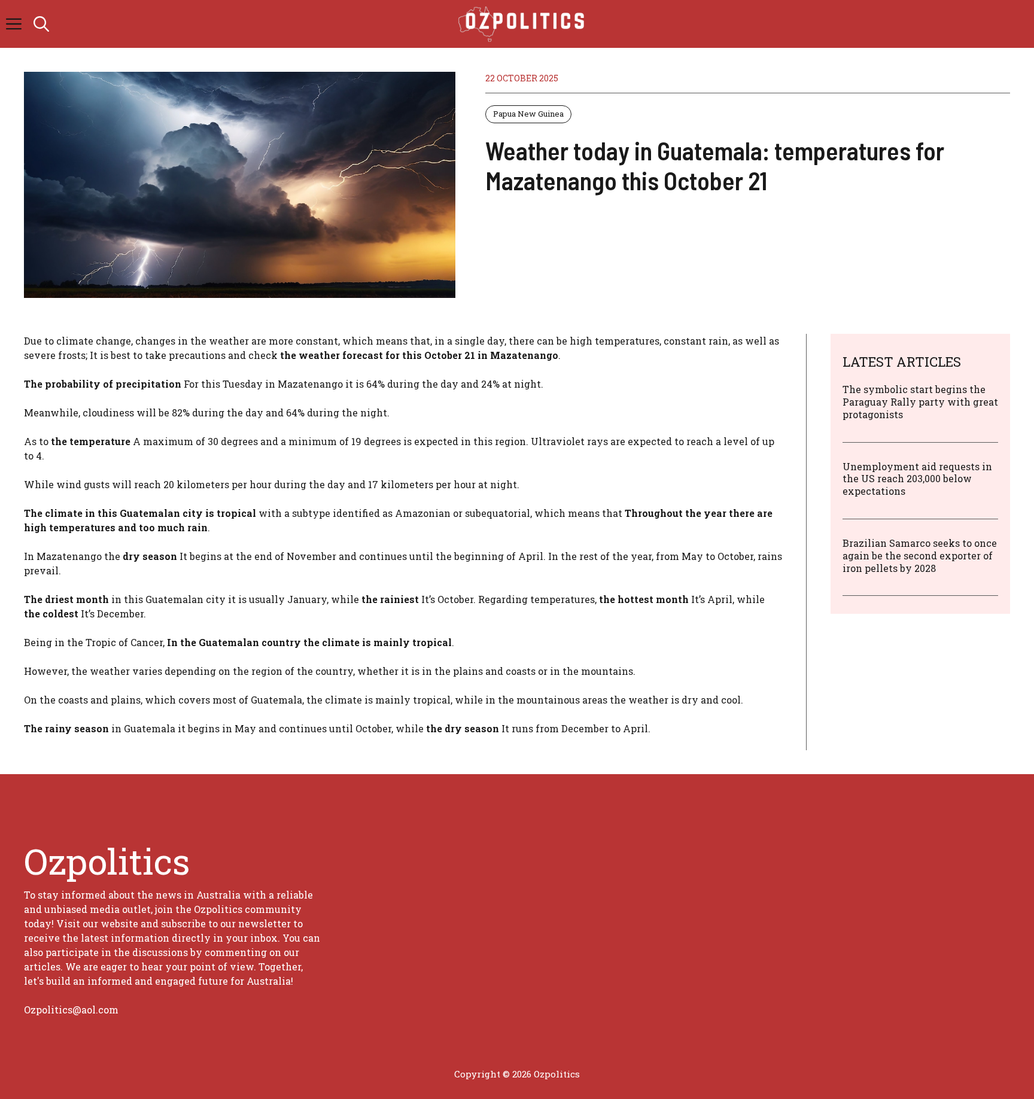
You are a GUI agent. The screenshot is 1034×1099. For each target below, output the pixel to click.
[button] (41, 24)
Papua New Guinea (528, 113)
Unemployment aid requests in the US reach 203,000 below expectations (917, 479)
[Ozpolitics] (523, 24)
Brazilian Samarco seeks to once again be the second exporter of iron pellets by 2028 (920, 555)
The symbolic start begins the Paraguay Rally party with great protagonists (920, 402)
